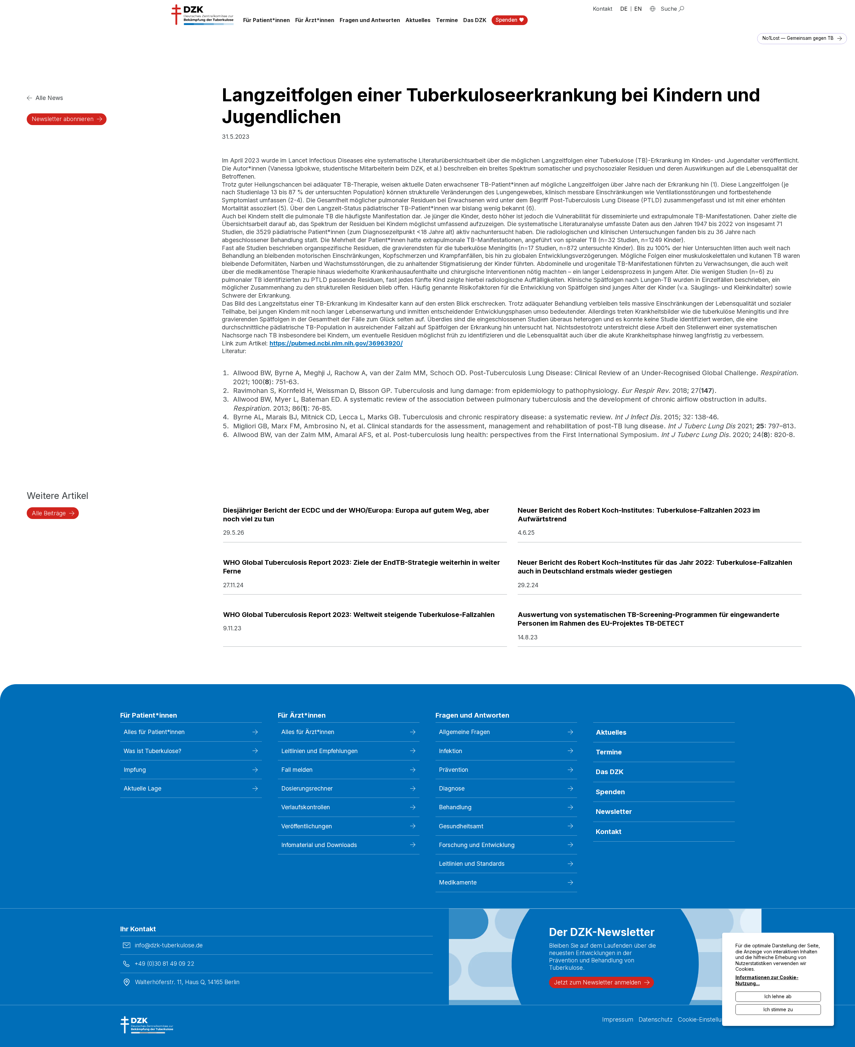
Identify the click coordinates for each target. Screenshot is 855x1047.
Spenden (610, 792)
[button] (266, 20)
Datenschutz (656, 1019)
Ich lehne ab (778, 996)
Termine (447, 20)
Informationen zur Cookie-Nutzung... (767, 980)
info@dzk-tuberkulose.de (169, 945)
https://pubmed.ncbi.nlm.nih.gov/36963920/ (336, 343)
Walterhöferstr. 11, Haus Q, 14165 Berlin (187, 981)
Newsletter (614, 812)
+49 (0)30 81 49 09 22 (164, 963)
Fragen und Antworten (370, 20)
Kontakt (602, 8)
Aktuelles (418, 20)
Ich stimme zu (778, 1009)
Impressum (617, 1019)
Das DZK (610, 772)
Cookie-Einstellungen (706, 1019)
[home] (203, 14)
